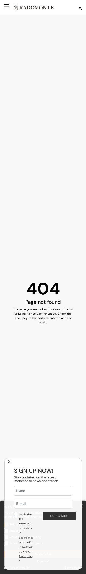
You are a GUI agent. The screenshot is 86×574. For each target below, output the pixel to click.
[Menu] (7, 6)
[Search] (80, 8)
